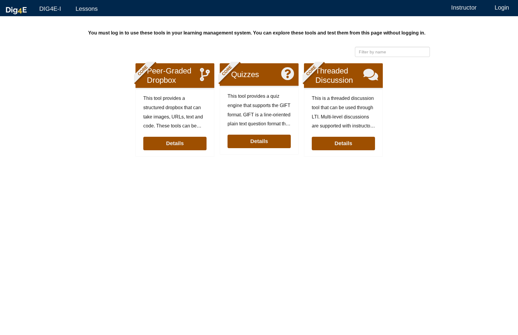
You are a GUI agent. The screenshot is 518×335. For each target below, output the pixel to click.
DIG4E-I (50, 8)
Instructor (464, 7)
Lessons (87, 8)
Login (502, 7)
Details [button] (175, 143)
